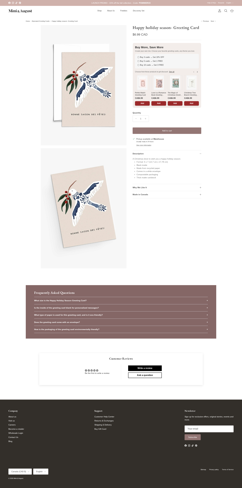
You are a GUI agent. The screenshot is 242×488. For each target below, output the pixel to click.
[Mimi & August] (20, 11)
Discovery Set (138, 11)
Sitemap (203, 469)
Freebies (123, 11)
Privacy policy (214, 469)
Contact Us (13, 437)
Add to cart (167, 131)
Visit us (11, 421)
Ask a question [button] (145, 375)
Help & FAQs (211, 3)
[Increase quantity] (146, 119)
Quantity (137, 113)
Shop (99, 11)
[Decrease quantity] (135, 119)
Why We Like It (140, 187)
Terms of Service (228, 469)
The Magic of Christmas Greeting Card (175, 94)
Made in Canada (140, 194)
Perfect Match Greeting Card (140, 94)
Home (28, 21)
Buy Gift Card (100, 429)
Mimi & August (18, 478)
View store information (143, 145)
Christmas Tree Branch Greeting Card (190, 94)
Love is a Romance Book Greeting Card (158, 94)
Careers (12, 425)
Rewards (221, 3)
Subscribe (192, 437)
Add (142, 103)
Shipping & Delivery (103, 425)
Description (138, 153)
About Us (111, 11)
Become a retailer (16, 429)
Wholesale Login (15, 433)
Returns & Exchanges (104, 421)
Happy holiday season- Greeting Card (65, 21)
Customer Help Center (104, 417)
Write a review (145, 368)
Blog (10, 441)
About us (12, 417)
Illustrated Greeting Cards (41, 21)
